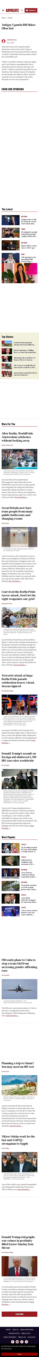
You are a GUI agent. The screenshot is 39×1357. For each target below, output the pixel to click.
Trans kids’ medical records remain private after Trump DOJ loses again (28, 888)
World (10, 18)
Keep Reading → (21, 497)
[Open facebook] (12, 1341)
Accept (19, 1354)
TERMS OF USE (22, 1337)
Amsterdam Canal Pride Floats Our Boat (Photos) (25, 374)
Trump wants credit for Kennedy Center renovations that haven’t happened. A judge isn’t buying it (29, 223)
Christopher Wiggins (8, 691)
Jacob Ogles (6, 765)
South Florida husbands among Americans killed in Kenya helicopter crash (24, 344)
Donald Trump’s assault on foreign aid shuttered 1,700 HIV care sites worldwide (19, 757)
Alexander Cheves (7, 603)
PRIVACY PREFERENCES (10, 1337)
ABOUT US (15, 1330)
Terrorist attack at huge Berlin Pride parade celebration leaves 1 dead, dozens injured (18, 680)
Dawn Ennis (6, 523)
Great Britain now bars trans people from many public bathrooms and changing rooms (17, 513)
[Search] (21, 10)
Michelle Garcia (13, 40)
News (23, 254)
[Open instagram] (26, 1341)
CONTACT (8, 1330)
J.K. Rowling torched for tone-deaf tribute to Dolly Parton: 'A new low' (29, 850)
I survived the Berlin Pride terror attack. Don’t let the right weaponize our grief (19, 595)
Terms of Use (7, 1348)
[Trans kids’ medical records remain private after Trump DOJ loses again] (11, 886)
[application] (19, 273)
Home (4, 18)
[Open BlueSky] (17, 1341)
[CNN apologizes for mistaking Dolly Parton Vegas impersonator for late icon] (11, 258)
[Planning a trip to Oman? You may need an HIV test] (19, 1085)
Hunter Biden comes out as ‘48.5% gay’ (29, 247)
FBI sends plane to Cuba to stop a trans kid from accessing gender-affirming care (19, 965)
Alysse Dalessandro (8, 445)
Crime (23, 229)
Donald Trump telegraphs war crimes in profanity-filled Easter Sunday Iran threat (18, 1242)
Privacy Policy (32, 1346)
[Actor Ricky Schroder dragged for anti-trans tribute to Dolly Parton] (11, 898)
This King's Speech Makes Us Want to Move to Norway (24, 359)
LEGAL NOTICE (31, 1337)
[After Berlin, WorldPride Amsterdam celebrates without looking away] (19, 459)
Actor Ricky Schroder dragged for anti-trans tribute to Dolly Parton (29, 901)
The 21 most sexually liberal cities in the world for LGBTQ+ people (25, 367)
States (23, 908)
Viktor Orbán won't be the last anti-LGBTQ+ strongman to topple (18, 1140)
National (24, 217)
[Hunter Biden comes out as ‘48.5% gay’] (11, 245)
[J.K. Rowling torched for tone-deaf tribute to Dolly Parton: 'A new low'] (11, 848)
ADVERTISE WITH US (14, 1333)
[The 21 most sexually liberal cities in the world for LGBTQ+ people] (7, 366)
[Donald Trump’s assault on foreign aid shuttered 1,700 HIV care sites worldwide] (19, 779)
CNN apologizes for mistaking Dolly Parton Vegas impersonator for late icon (28, 261)
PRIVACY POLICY (25, 1333)
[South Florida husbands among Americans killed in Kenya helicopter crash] (7, 343)
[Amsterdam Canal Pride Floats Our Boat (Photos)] (7, 374)
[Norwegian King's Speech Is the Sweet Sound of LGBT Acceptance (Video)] (7, 359)
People (23, 844)
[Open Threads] (22, 1341)
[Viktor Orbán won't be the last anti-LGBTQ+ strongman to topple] (19, 1162)
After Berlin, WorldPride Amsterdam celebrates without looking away (17, 436)
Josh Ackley (6, 1148)
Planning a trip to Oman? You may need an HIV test (18, 1065)
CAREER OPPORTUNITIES (26, 1330)
